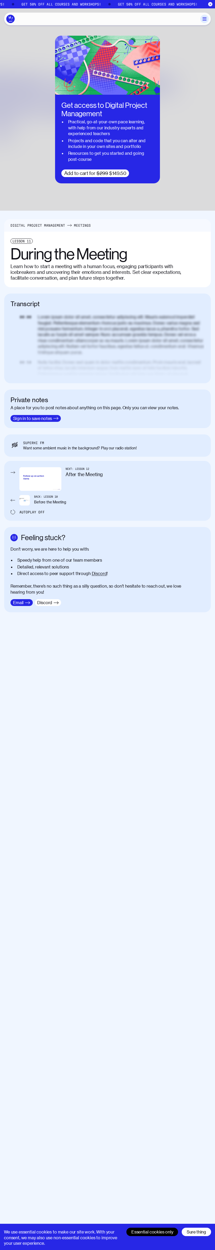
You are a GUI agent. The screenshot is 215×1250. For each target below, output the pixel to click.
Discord (99, 573)
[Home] (10, 19)
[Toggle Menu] (204, 19)
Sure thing (196, 1231)
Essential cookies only (152, 1231)
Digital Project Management (37, 225)
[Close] (210, 4)
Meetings (82, 225)
